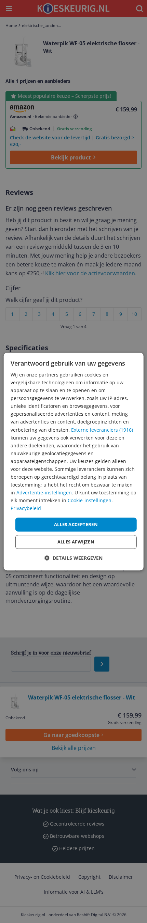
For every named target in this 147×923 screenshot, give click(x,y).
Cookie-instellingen (89, 500)
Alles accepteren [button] (76, 524)
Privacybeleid (26, 508)
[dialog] (74, 462)
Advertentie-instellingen (44, 492)
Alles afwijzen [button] (76, 542)
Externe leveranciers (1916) (102, 430)
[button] (73, 558)
